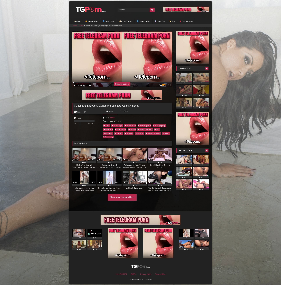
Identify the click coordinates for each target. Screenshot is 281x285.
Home (78, 21)
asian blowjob (118, 126)
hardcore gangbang (154, 133)
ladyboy (166, 133)
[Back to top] (274, 278)
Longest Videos (126, 21)
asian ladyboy (121, 129)
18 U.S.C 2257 (121, 274)
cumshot (119, 133)
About (110, 111)
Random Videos (144, 21)
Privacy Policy (145, 274)
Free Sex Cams (187, 21)
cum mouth (108, 133)
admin (112, 118)
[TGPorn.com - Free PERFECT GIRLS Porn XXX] (90, 10)
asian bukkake (131, 126)
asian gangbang (160, 126)
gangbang (130, 133)
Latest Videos (109, 21)
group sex (140, 133)
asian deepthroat (145, 126)
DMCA (133, 274)
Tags (173, 21)
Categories (161, 21)
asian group (109, 129)
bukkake (133, 129)
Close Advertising (122, 84)
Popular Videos (92, 21)
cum (157, 129)
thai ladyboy (109, 137)
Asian (81, 25)
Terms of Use (160, 274)
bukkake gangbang (146, 129)
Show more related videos (122, 197)
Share (125, 111)
